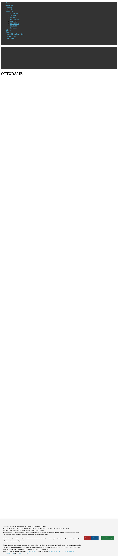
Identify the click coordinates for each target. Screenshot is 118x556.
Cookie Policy (11, 38)
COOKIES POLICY (31, 551)
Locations (9, 11)
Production (9, 9)
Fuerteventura (15, 19)
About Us (9, 5)
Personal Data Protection (15, 34)
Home (8, 3)
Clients (8, 30)
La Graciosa (14, 24)
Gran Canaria (15, 13)
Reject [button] (87, 538)
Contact (8, 32)
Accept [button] (95, 538)
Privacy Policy (11, 36)
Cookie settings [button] (108, 538)
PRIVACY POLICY (22, 553)
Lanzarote (13, 17)
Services (9, 7)
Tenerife (13, 15)
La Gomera (14, 28)
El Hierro (13, 22)
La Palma (13, 26)
